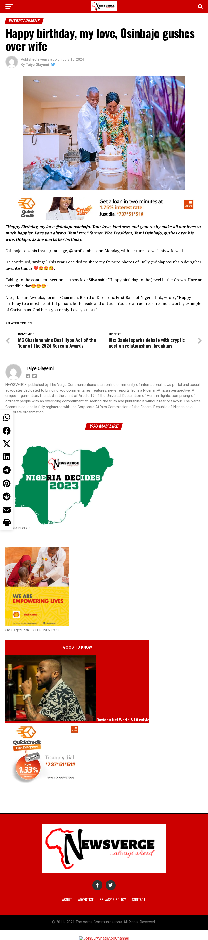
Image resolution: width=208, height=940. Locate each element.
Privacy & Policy (113, 899)
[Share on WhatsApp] (6, 417)
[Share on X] (6, 443)
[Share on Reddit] (6, 496)
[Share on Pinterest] (6, 483)
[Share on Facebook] (6, 430)
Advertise (86, 899)
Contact (139, 899)
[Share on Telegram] (6, 470)
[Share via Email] (6, 509)
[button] (6, 522)
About (67, 899)
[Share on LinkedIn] (6, 457)
